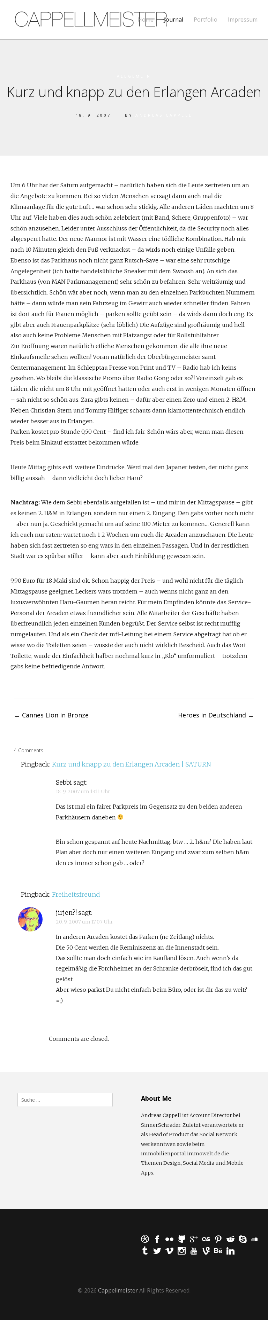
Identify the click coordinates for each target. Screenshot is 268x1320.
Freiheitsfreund (76, 894)
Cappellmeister (118, 1290)
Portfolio (205, 19)
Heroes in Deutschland (216, 715)
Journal (173, 19)
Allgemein (134, 76)
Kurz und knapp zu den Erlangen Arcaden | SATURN (131, 764)
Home (146, 19)
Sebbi (64, 782)
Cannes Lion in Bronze (51, 715)
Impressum (243, 19)
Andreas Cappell (163, 115)
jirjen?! (66, 913)
